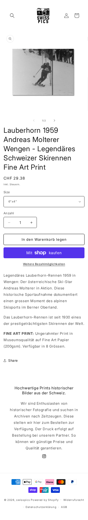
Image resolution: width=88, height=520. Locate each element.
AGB (64, 507)
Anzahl (9, 213)
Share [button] (13, 360)
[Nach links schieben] (34, 120)
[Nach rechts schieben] (54, 120)
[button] (12, 15)
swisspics (23, 499)
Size (7, 192)
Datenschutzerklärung (41, 507)
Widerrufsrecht (73, 500)
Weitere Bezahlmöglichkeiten (44, 264)
